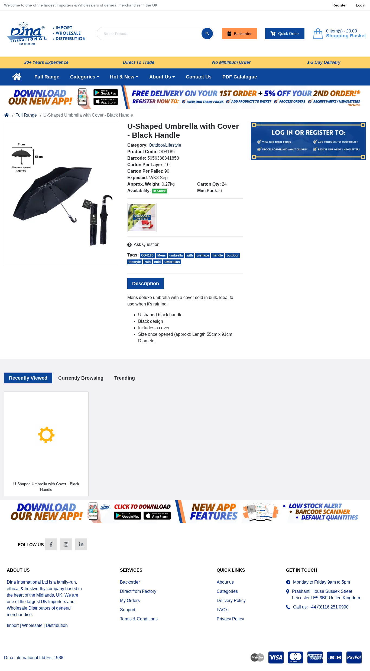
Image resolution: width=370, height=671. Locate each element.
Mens (161, 255)
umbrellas (172, 262)
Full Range (26, 115)
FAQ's (222, 609)
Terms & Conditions (139, 619)
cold (157, 262)
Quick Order (288, 33)
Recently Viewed (28, 378)
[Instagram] (66, 544)
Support (127, 609)
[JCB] (334, 657)
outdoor (233, 255)
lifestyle (135, 262)
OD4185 (147, 255)
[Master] (295, 657)
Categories (227, 591)
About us (225, 582)
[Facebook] (51, 544)
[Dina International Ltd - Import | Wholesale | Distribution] (46, 34)
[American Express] (315, 657)
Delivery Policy (231, 600)
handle (218, 255)
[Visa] (276, 657)
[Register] (185, 97)
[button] (85, 76)
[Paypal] (355, 657)
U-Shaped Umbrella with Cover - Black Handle (46, 487)
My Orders (130, 600)
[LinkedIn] (81, 544)
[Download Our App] (185, 512)
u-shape (203, 255)
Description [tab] (145, 283)
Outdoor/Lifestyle (165, 145)
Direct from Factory (138, 591)
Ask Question (147, 244)
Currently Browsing (80, 378)
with (190, 255)
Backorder (243, 33)
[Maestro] (256, 657)
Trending (124, 378)
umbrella (176, 255)
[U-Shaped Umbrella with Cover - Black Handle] (61, 194)
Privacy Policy (230, 619)
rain (148, 262)
